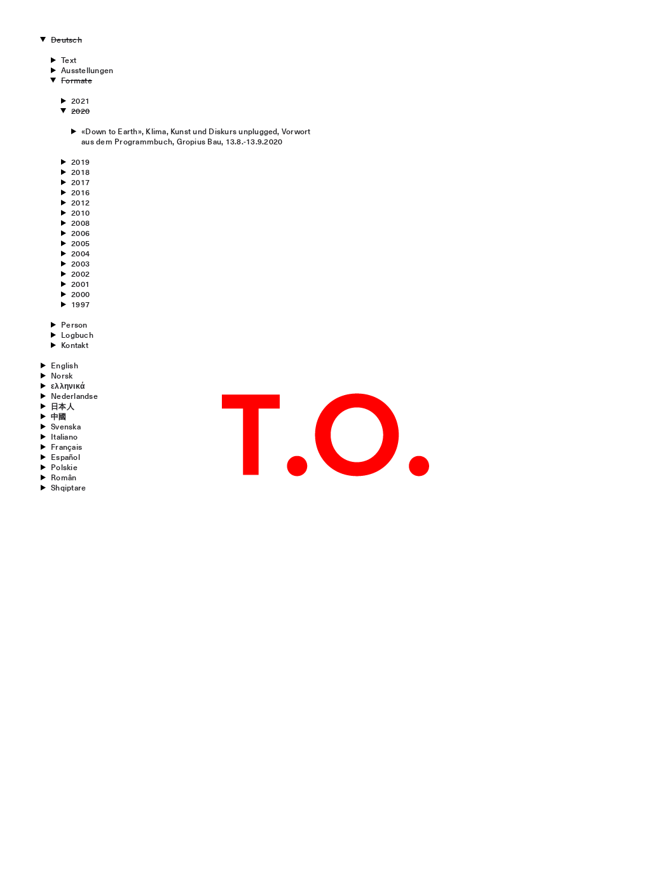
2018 (80, 172)
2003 (80, 263)
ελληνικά (68, 385)
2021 (80, 100)
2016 (80, 192)
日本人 (62, 406)
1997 (80, 304)
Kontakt (74, 345)
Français (66, 446)
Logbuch (77, 335)
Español (65, 457)
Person (74, 324)
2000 (80, 294)
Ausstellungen (87, 70)
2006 (80, 233)
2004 (80, 253)
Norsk (61, 375)
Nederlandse (74, 396)
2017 (80, 182)
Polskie (64, 467)
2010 (80, 212)
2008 (80, 223)
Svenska (66, 426)
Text (68, 60)
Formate (76, 80)
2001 (80, 284)
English (64, 365)
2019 (80, 161)
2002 (80, 273)
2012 (80, 202)
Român (63, 477)
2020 (80, 111)
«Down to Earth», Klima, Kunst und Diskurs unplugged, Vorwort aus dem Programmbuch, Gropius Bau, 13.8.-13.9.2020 (195, 136)
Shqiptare (68, 487)
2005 (80, 243)
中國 (58, 416)
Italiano (64, 436)
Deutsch (66, 39)
